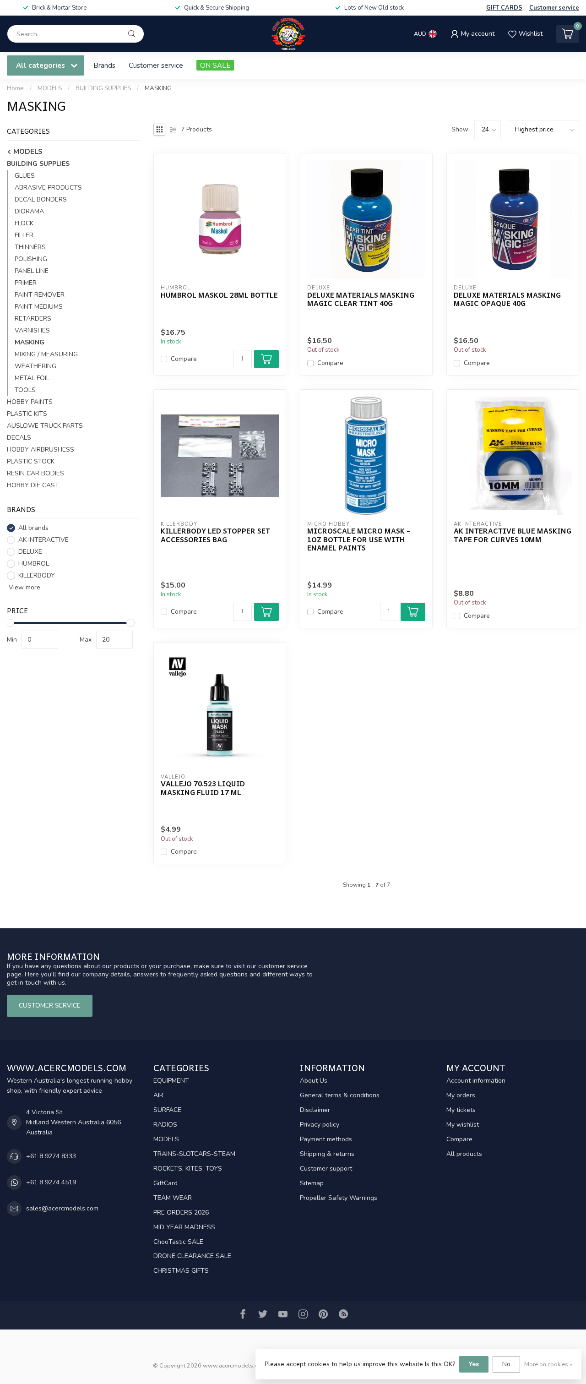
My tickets (461, 1110)
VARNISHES (32, 330)
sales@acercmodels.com (62, 1208)
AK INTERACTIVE (43, 539)
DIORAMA (29, 211)
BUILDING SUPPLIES (103, 88)
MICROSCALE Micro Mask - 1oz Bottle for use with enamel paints (358, 539)
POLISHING (31, 259)
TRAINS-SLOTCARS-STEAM (194, 1154)
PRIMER (26, 282)
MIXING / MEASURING (46, 354)
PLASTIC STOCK (30, 461)
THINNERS (30, 247)
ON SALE (215, 65)
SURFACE (167, 1110)
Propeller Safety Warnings (338, 1197)
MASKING (158, 88)
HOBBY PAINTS (30, 402)
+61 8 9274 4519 (51, 1182)
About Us (313, 1080)
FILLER (24, 235)
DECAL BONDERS (41, 199)
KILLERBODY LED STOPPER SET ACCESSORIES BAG (215, 535)
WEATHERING (35, 366)
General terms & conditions (340, 1095)
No (506, 1364)
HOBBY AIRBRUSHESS (40, 449)
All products (464, 1154)
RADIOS (165, 1124)
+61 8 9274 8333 (51, 1156)
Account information (475, 1080)
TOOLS (25, 390)
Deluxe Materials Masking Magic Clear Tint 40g (360, 299)
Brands (104, 65)
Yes (474, 1364)
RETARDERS (33, 318)
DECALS (19, 437)
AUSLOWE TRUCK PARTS (45, 425)
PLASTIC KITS (27, 413)
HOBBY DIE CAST (33, 485)
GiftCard (165, 1183)
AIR (158, 1095)
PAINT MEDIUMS (39, 306)
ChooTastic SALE (178, 1241)
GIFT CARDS (504, 8)
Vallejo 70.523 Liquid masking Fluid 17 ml (203, 787)
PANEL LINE (32, 271)
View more (23, 587)
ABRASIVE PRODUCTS (48, 187)
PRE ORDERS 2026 (181, 1212)
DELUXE (30, 551)
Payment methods (326, 1139)
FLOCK (24, 223)
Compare (184, 358)
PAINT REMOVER (40, 294)
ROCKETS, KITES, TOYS (187, 1168)
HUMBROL (33, 563)
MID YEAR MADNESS (184, 1227)
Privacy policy (319, 1124)
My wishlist (462, 1124)
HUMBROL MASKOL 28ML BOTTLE (219, 295)
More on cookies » (548, 1364)
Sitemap (312, 1183)
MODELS (50, 88)
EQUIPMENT (171, 1080)
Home (15, 88)
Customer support (326, 1168)
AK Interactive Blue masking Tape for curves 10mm (512, 535)
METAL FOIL (32, 378)
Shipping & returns (327, 1154)
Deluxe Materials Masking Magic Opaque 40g (507, 299)
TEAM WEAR (172, 1197)
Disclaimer (315, 1110)
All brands (33, 527)
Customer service (554, 8)
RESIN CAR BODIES (35, 473)
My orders (460, 1095)
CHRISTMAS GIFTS (181, 1270)
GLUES (25, 175)
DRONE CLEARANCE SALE (192, 1256)
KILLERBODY (36, 575)
